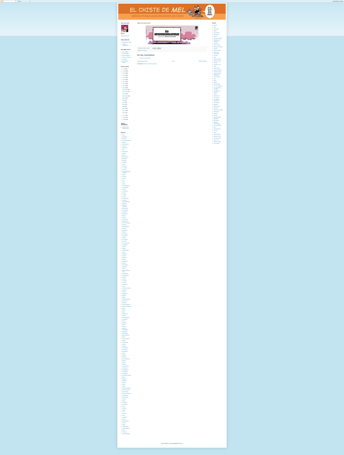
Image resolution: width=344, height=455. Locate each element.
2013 (124, 83)
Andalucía (124, 147)
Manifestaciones (126, 299)
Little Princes (217, 95)
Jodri (215, 66)
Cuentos (124, 194)
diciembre (124, 89)
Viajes (123, 424)
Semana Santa (126, 389)
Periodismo (125, 351)
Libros (123, 286)
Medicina (124, 302)
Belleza (124, 155)
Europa (124, 232)
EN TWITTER (125, 53)
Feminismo (125, 239)
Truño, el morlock (126, 57)
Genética (124, 254)
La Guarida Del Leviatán (217, 88)
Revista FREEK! (217, 125)
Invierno (124, 277)
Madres (124, 295)
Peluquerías (125, 347)
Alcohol (124, 142)
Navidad (124, 322)
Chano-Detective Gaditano (126, 172)
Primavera (124, 368)
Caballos (124, 162)
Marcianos (124, 301)
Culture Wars (125, 198)
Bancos (124, 153)
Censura (124, 169)
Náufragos (124, 319)
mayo (123, 104)
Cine (123, 180)
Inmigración (125, 273)
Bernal (215, 36)
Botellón (124, 160)
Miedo (123, 308)
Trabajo (124, 408)
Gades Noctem (217, 59)
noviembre (125, 91)
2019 (124, 71)
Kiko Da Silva (217, 84)
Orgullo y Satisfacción (125, 44)
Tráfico (124, 410)
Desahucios (125, 208)
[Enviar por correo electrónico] (153, 48)
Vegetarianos (125, 421)
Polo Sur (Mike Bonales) (217, 118)
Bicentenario (125, 157)
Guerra (124, 259)
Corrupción (125, 191)
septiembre (125, 96)
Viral (123, 430)
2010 (124, 115)
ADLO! (215, 25)
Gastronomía (125, 250)
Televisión (124, 402)
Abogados (124, 137)
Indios (123, 268)
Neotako (216, 108)
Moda (123, 312)
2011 (124, 87)
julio (123, 100)
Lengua (124, 282)
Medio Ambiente (126, 304)
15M (123, 135)
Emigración (125, 221)
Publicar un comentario (145, 58)
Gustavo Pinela (217, 61)
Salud (123, 386)
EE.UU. (124, 215)
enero (123, 112)
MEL (124, 33)
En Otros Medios (126, 223)
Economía (124, 212)
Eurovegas (125, 234)
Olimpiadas (125, 333)
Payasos (124, 346)
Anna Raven (217, 32)
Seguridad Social (126, 388)
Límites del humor (126, 288)
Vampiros (124, 417)
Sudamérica (125, 395)
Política (124, 364)
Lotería (124, 291)
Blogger (181, 443)
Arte (123, 149)
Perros (124, 353)
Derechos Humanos (124, 206)
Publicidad (124, 373)
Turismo (124, 413)
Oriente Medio (125, 335)
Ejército (124, 217)
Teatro (123, 401)
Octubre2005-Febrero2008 (125, 127)
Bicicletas (124, 158)
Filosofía (124, 241)
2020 (124, 69)
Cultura (124, 196)
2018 (124, 73)
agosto (124, 98)
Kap (215, 78)
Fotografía (124, 244)
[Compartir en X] (157, 48)
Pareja (124, 344)
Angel (215, 31)
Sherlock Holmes (126, 393)
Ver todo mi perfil (125, 35)
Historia (124, 263)
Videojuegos (125, 426)
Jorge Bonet (217, 68)
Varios (123, 419)
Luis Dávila (216, 102)
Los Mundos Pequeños (217, 100)
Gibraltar (124, 257)
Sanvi (215, 132)
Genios (124, 255)
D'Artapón (124, 59)
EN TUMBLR (125, 52)
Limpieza (124, 290)
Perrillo (215, 115)
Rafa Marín (216, 120)
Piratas (124, 355)
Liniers (215, 94)
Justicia (124, 279)
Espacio (124, 228)
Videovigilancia (126, 428)
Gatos (123, 252)
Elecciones (144, 50)
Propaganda (125, 369)
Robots (124, 382)
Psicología (124, 371)
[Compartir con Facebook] (158, 48)
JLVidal (215, 62)
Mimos (124, 310)
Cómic (123, 183)
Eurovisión (124, 235)
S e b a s (216, 130)
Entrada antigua (202, 61)
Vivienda (124, 432)
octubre (124, 93)
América (124, 146)
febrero (124, 110)
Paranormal (125, 342)
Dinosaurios (125, 210)
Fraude (124, 246)
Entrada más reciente (143, 61)
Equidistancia (125, 226)
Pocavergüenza (126, 359)
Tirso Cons (216, 139)
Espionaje (124, 230)
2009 (124, 117)
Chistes (124, 176)
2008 (124, 119)
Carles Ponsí (217, 45)
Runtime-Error (217, 129)
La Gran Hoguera (218, 86)
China (123, 174)
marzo (124, 108)
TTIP (123, 411)
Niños (123, 324)
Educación (124, 213)
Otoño (123, 337)
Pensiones (124, 349)
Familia (124, 237)
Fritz (215, 57)
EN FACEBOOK (126, 55)
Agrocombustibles (126, 140)
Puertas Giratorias (126, 375)
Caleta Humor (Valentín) (217, 40)
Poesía (124, 360)
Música (124, 315)
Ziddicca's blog (217, 141)
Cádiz (123, 164)
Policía (124, 362)
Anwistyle (216, 34)
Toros (123, 406)
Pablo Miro (216, 111)
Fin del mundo (125, 243)
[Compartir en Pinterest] (160, 48)
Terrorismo (124, 404)
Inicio (173, 61)
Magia (123, 297)
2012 (124, 85)
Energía (124, 224)
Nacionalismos (126, 317)
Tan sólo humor (217, 138)
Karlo (215, 80)
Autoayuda (125, 151)
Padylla (215, 113)
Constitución (125, 187)
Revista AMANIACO (216, 122)
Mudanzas (124, 313)
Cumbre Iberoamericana (126, 201)
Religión (124, 380)
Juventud (124, 280)
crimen (124, 193)
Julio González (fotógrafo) (217, 74)
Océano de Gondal (218, 110)
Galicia (124, 248)
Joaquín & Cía (217, 64)
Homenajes (125, 265)
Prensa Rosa (125, 366)
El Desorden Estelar (125, 61)
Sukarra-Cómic (217, 136)
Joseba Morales (217, 71)
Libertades (124, 284)
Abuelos (124, 138)
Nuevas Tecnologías (125, 329)
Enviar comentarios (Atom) (150, 63)
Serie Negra (125, 391)
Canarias (124, 166)
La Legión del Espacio (217, 91)
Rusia (123, 384)
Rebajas (124, 379)
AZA (215, 27)
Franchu (216, 55)
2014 (124, 81)
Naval (123, 321)
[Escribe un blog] (155, 48)
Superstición (125, 397)
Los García (216, 97)
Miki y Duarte (217, 106)
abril (123, 106)
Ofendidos (124, 331)
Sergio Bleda (217, 134)
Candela (216, 43)
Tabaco (124, 399)
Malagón (216, 104)
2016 (124, 77)
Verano (124, 422)
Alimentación (125, 144)
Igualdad (124, 266)
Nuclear (124, 326)
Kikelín (215, 82)
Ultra (123, 415)
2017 (124, 75)
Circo (123, 182)
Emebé (215, 48)
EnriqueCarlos (217, 50)
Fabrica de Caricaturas (216, 53)
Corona (124, 189)
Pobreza (124, 357)
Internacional (125, 275)
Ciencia (124, 178)
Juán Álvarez (217, 76)
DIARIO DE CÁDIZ (126, 42)
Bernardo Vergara (218, 38)
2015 (124, 79)
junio (123, 102)
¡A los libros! (217, 143)
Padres (124, 340)
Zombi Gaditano (126, 433)
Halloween (125, 261)
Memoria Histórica (126, 306)
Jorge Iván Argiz (217, 70)
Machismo (124, 293)
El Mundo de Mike (218, 46)
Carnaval (124, 168)
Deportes (124, 203)
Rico (215, 127)
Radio (123, 377)
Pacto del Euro (125, 338)
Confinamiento (125, 185)
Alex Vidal (216, 29)
